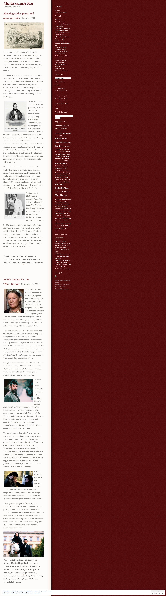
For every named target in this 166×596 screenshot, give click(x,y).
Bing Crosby (67, 142)
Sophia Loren (63, 215)
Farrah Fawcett (58, 156)
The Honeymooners (60, 221)
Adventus (57, 20)
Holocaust (65, 166)
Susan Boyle (58, 218)
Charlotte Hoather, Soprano (63, 24)
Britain (15, 256)
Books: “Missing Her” (61, 248)
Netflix (59, 195)
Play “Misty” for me (60, 241)
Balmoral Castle (32, 566)
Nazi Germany (58, 192)
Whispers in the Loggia (61, 71)
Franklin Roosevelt (65, 158)
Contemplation (59, 26)
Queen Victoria (23, 262)
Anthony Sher (18, 566)
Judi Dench (15, 573)
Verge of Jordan (59, 69)
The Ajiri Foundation (60, 54)
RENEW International (61, 52)
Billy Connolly (27, 569)
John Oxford (15, 259)
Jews (64, 171)
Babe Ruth (62, 136)
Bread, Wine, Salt (60, 22)
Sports (68, 215)
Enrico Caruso (66, 154)
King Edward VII (28, 573)
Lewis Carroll (63, 180)
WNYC (63, 226)
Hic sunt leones (59, 35)
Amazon (65, 131)
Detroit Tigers (62, 152)
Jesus (62, 171)
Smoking (57, 215)
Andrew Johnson (61, 133)
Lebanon (57, 180)
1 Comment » (18, 582)
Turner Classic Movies (66, 223)
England (23, 256)
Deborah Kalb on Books (61, 30)
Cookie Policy (37, 593)
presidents (65, 206)
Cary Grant (66, 146)
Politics (66, 202)
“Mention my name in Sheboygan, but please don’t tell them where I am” (63, 265)
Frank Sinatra (59, 161)
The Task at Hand (59, 62)
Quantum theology (60, 50)
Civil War (63, 149)
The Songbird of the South (62, 269)
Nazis (64, 192)
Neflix (6, 579)
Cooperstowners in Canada (62, 28)
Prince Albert (10, 262)
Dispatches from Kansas (62, 33)
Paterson (57, 202)
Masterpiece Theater (31, 259)
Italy (60, 168)
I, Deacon (58, 6)
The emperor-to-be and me (62, 260)
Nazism (69, 192)
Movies (14, 563)
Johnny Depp (63, 173)
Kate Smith (65, 177)
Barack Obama (61, 138)
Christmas (58, 149)
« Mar (56, 108)
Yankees (62, 229)
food (63, 156)
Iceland (57, 168)
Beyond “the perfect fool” (62, 246)
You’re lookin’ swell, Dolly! (62, 243)
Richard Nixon (63, 211)
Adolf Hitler (59, 128)
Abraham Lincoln (62, 126)
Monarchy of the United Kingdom (19, 576)
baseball (59, 142)
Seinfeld (60, 213)
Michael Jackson (65, 182)
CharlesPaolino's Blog (18, 3)
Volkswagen (58, 226)
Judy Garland (58, 177)
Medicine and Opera (60, 41)
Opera (68, 200)
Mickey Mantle (59, 184)
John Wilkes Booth (64, 175)
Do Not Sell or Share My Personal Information (62, 287)
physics (62, 202)
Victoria (7, 582)
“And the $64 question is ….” (63, 254)
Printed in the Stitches (61, 47)
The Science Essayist (60, 60)
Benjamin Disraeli (12, 569)
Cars (63, 146)
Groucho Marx (58, 166)
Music (66, 188)
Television (33, 256)
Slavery (65, 213)
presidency (58, 204)
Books (58, 146)
